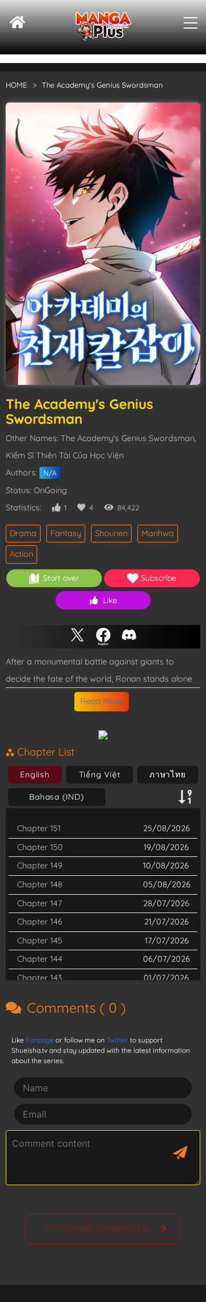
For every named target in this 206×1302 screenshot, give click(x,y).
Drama (23, 533)
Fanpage (40, 1040)
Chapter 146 (39, 921)
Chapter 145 (39, 940)
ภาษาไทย (167, 774)
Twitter (117, 1040)
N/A (50, 473)
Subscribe (158, 578)
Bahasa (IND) (56, 797)
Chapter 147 (39, 903)
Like (110, 600)
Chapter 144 (39, 959)
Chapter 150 (40, 847)
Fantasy (65, 533)
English (35, 774)
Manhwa (157, 533)
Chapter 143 (39, 978)
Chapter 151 (39, 828)
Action (21, 554)
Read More (101, 701)
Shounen (111, 533)
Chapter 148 (39, 884)
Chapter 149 (39, 865)
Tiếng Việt (100, 774)
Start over (61, 578)
